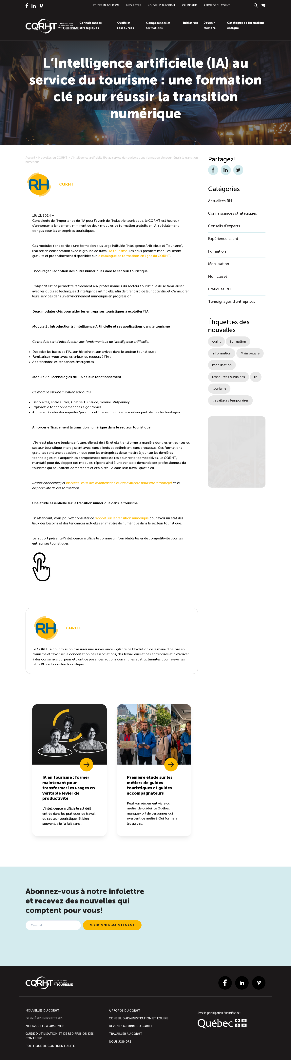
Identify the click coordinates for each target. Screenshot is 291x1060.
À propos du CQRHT (217, 5)
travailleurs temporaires (230, 400)
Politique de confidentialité (50, 1046)
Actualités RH (220, 201)
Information (221, 353)
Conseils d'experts (224, 226)
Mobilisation (218, 263)
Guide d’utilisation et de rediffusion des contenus (60, 1036)
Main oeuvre (250, 353)
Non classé (217, 276)
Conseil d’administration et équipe (138, 1018)
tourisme (219, 388)
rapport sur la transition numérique (122, 518)
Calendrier (189, 5)
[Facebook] (27, 5)
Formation (217, 251)
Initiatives (190, 23)
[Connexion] (263, 5)
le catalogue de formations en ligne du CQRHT (134, 256)
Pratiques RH (219, 289)
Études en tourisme (106, 5)
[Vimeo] (41, 6)
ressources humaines (228, 377)
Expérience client (223, 238)
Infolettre (133, 5)
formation (238, 341)
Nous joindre (120, 1041)
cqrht (216, 341)
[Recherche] (256, 5)
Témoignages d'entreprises (231, 301)
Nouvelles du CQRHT (161, 5)
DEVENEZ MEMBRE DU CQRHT (130, 1026)
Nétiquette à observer (45, 1026)
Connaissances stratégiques (232, 213)
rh (255, 377)
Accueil (30, 157)
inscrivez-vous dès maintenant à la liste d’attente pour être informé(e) (119, 483)
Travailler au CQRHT (125, 1033)
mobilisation (222, 365)
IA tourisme (118, 251)
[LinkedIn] (33, 6)
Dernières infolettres (44, 1018)
